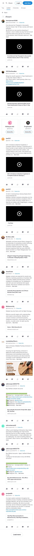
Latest (8, 8)
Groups (23, 8)
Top (3, 8)
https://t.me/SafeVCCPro (24, 402)
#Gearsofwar (9, 81)
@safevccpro (18, 400)
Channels (16, 8)
